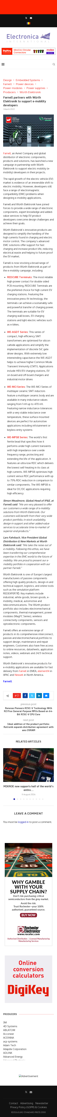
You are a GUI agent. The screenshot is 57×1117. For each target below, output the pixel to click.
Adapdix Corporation (14, 1049)
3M (5, 1022)
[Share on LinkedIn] (39, 695)
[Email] (31, 18)
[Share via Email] (46, 695)
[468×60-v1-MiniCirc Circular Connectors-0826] (28, 49)
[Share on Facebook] (25, 695)
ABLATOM (9, 1030)
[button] (6, 774)
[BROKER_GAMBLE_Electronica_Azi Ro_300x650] (28, 845)
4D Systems (10, 1026)
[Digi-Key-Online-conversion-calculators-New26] (28, 957)
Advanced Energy (13, 1056)
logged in (23, 822)
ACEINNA (8, 1037)
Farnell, (7, 153)
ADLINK (7, 1052)
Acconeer (8, 1033)
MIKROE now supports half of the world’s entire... (28, 788)
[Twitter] (26, 18)
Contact (13, 1103)
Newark (19, 674)
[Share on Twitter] (32, 695)
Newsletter (41, 1103)
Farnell (22, 671)
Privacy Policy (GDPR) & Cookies (28, 1107)
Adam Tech (9, 1045)
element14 (43, 671)
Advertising (26, 1103)
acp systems (10, 1041)
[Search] (53, 64)
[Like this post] (18, 695)
